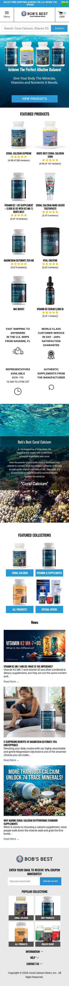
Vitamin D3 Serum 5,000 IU (50, 309)
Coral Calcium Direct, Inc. (43, 972)
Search (59, 28)
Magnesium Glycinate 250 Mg (19, 260)
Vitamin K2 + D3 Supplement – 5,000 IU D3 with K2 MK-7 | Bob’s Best (18, 208)
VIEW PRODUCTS (34, 99)
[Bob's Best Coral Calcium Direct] (34, 15)
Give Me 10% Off (50, 881)
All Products (20, 609)
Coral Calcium (20, 573)
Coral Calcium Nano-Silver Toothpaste (50, 206)
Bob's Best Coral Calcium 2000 (50, 154)
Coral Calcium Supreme (18, 153)
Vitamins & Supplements (49, 573)
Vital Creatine (50, 260)
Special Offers (49, 609)
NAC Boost (18, 309)
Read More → (11, 681)
